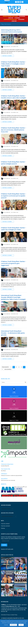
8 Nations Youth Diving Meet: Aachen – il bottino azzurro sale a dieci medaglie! (13, 97)
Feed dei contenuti (5, 523)
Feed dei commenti (5, 526)
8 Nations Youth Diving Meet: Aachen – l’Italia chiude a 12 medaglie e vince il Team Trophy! (13, 64)
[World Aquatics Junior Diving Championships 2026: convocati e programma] (20, 577)
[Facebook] (16, 2)
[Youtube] (20, 2)
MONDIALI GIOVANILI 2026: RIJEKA (10, 16)
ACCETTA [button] (21, 624)
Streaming (17, 17)
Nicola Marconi (6, 46)
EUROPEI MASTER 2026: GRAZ (10, 19)
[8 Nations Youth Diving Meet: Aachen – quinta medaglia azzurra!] (14, 171)
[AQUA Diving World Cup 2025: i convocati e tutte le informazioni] (14, 39)
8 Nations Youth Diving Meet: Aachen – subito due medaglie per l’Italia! (13, 229)
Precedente (5, 367)
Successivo (7, 369)
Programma (22, 16)
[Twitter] (18, 2)
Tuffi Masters (4, 473)
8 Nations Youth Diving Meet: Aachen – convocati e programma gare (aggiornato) (13, 263)
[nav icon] (1, 9)
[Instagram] (22, 2)
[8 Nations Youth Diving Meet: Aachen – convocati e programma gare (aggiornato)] (14, 272)
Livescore (10, 17)
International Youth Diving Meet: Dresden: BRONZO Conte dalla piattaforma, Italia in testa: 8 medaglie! (13, 297)
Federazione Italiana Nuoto (7, 464)
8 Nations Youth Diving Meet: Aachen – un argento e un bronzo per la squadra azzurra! (13, 196)
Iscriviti (4, 545)
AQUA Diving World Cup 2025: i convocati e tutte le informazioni (11, 31)
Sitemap (3, 528)
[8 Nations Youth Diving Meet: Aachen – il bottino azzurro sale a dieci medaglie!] (14, 105)
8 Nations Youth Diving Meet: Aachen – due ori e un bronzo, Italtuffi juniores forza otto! (13, 130)
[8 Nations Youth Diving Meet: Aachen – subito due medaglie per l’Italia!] (14, 237)
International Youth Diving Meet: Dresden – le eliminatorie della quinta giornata (13, 333)
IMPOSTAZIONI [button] (13, 624)
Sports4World (4, 478)
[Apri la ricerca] (26, 9)
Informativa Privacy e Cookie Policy (9, 614)
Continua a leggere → (7, 55)
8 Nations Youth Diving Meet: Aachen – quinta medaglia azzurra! (13, 163)
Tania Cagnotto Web (5, 469)
